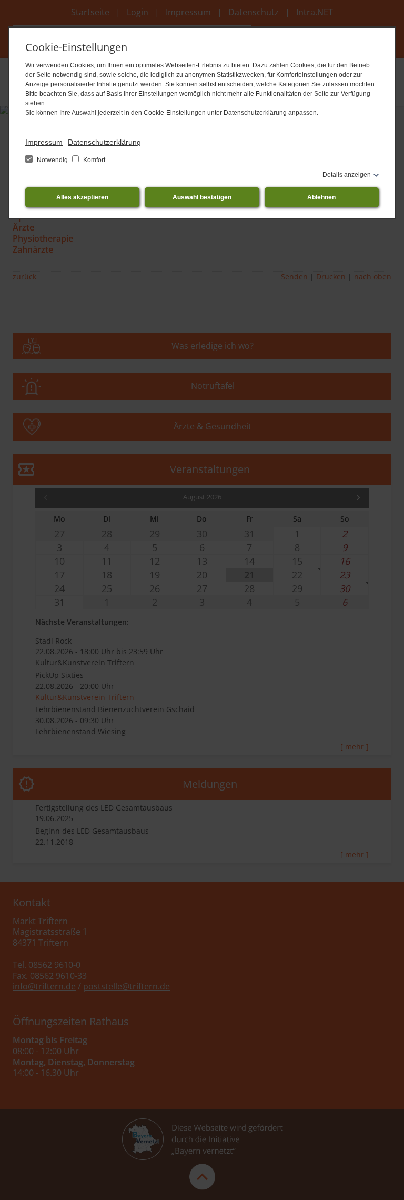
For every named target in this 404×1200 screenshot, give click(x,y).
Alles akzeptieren (82, 197)
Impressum (44, 142)
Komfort (93, 160)
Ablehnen (321, 197)
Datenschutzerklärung (104, 142)
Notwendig (52, 160)
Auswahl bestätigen (202, 197)
